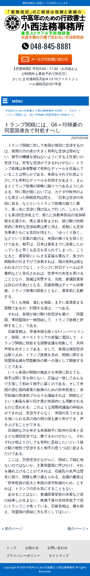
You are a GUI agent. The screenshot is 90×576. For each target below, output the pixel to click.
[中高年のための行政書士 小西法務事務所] (45, 38)
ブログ (73, 110)
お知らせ (32, 548)
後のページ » (77, 528)
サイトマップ (59, 556)
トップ (11, 548)
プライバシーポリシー (23, 556)
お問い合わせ (57, 548)
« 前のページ (12, 528)
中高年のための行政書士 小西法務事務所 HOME (34, 110)
